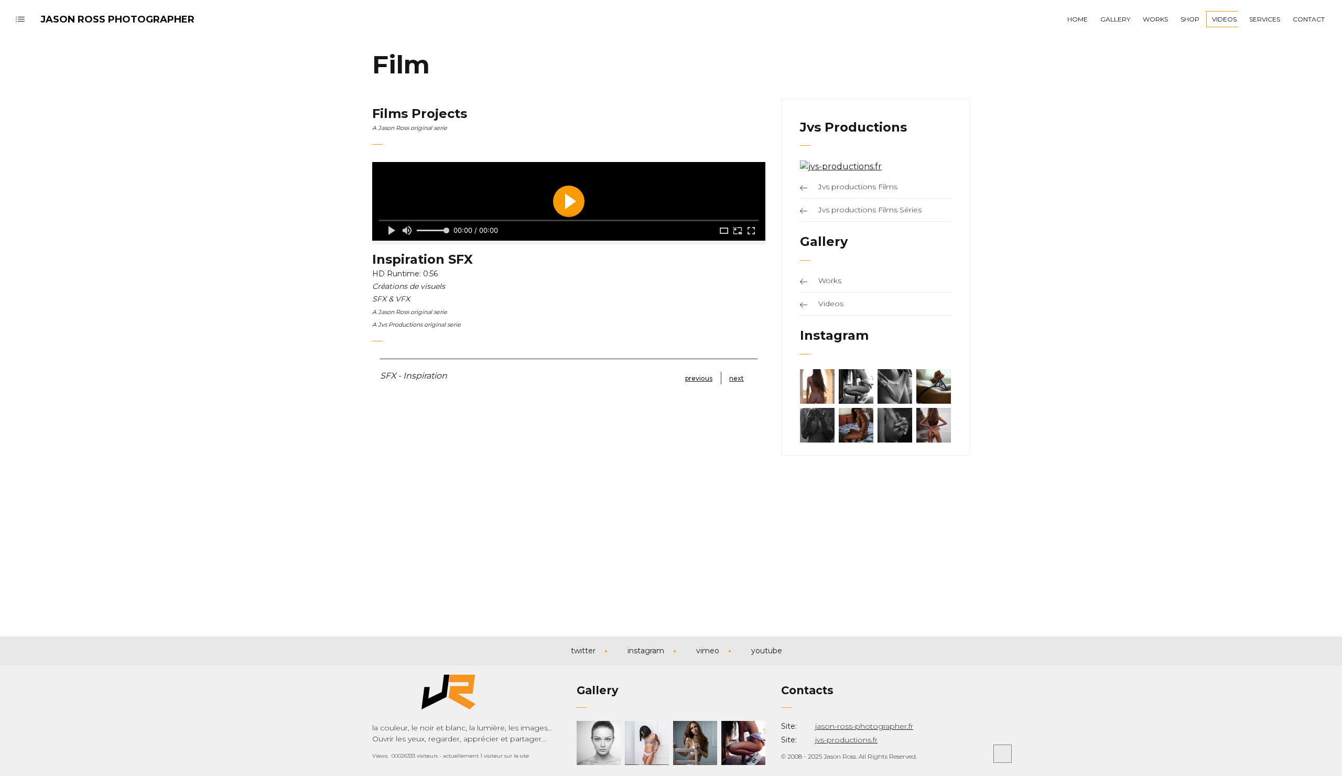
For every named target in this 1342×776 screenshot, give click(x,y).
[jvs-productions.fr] (841, 166)
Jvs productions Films (857, 186)
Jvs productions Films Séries (870, 209)
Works (829, 280)
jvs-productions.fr (846, 740)
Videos (830, 303)
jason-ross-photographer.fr (864, 726)
